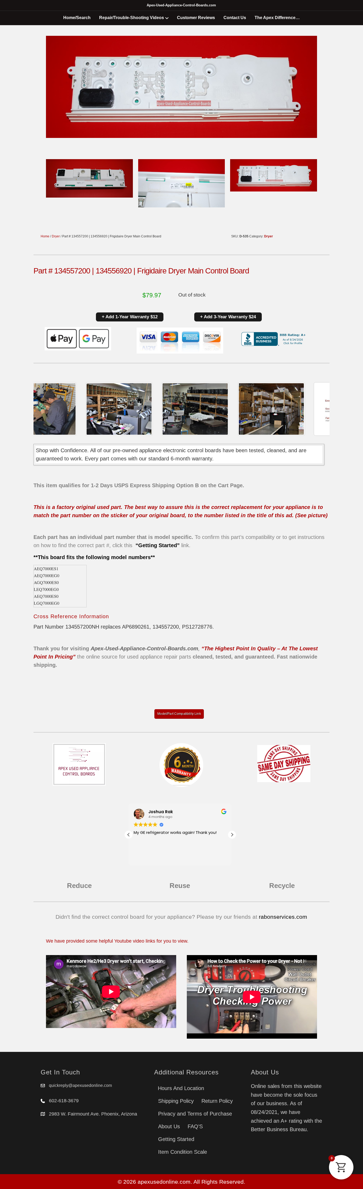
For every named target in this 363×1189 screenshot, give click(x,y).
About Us (169, 1126)
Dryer (56, 236)
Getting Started (176, 1139)
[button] (232, 835)
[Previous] (44, 409)
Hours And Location (181, 1088)
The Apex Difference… (277, 17)
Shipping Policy (176, 1101)
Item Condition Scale (182, 1152)
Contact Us (234, 17)
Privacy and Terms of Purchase (195, 1114)
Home (45, 236)
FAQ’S (195, 1126)
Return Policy (217, 1101)
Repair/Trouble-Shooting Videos (131, 17)
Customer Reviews (196, 17)
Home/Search (77, 17)
